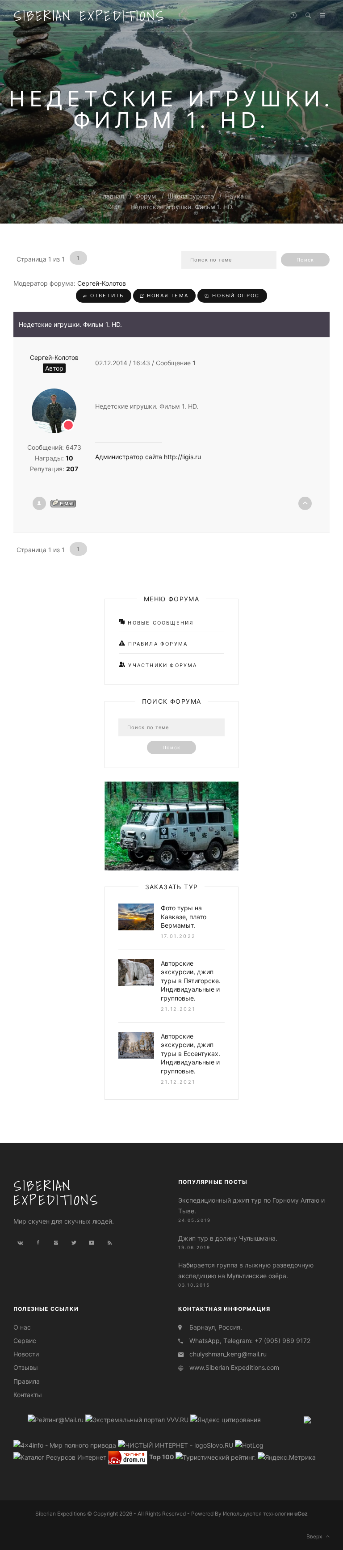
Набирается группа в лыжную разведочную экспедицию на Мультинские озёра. (246, 1270)
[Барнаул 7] (307, 1419)
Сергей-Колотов (101, 283)
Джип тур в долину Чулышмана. (227, 1238)
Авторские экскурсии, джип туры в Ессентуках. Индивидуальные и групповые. (190, 1053)
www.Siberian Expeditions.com (234, 1367)
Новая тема (166, 295)
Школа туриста (190, 196)
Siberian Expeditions (89, 15)
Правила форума (157, 644)
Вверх (316, 1536)
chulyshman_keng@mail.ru (228, 1354)
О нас (22, 1327)
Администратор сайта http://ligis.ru (148, 456)
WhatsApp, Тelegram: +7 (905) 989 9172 (249, 1340)
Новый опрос (234, 295)
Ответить (106, 295)
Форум (145, 196)
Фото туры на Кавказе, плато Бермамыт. (183, 916)
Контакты (27, 1394)
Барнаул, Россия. (215, 1327)
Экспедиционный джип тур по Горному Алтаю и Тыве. (251, 1205)
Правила (26, 1381)
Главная (111, 196)
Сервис (24, 1340)
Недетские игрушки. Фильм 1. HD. (182, 207)
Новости (26, 1354)
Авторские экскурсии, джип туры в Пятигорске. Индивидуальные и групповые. (191, 980)
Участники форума (161, 665)
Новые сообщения (159, 623)
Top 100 (161, 1457)
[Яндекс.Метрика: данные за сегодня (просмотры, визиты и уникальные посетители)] (287, 1457)
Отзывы (25, 1367)
